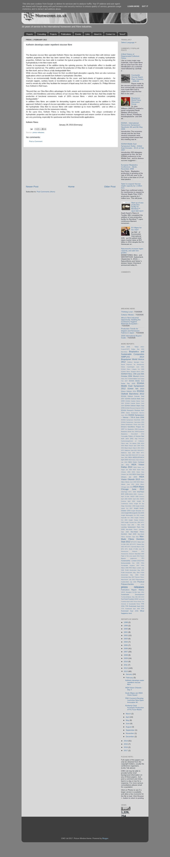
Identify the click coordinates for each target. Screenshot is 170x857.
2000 (126, 629)
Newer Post (32, 186)
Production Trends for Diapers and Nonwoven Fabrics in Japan (130, 331)
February (130, 678)
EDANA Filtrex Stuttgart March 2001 (132, 371)
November (130, 733)
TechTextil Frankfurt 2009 (129, 599)
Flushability (124, 436)
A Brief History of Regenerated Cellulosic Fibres (130, 56)
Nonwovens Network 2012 (132, 551)
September (130, 730)
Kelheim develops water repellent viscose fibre (134, 682)
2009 (126, 658)
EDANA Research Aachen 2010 (134, 408)
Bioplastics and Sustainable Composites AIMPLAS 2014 (132, 354)
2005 (126, 645)
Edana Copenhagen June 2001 (132, 367)
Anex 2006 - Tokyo (130, 347)
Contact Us (110, 34)
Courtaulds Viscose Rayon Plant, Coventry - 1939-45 (137, 78)
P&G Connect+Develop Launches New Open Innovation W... (134, 700)
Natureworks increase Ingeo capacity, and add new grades (132, 251)
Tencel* (122, 34)
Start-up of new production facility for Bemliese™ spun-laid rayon (137, 207)
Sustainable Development (132, 594)
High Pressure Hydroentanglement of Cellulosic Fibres (132, 441)
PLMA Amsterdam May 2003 (134, 570)
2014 (126, 741)
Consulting (41, 34)
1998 (126, 622)
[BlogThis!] (38, 129)
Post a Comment (35, 141)
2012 (126, 668)
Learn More (133, 6)
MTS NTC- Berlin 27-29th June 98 (132, 549)
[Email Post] (31, 129)
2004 (126, 642)
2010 (126, 662)
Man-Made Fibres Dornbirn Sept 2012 (132, 539)
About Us (98, 34)
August (129, 727)
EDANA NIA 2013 (136, 389)
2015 (126, 744)
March (128, 714)
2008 (126, 655)
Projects (53, 34)
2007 (126, 652)
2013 (126, 671)
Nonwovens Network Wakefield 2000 (132, 553)
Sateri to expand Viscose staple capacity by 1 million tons (131, 186)
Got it (145, 6)
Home (71, 186)
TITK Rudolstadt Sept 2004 (130, 608)
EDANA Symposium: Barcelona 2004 (132, 422)
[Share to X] (40, 129)
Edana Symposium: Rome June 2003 (132, 424)
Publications (66, 34)
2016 (126, 747)
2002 (126, 635)
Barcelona (124, 352)
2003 (126, 639)
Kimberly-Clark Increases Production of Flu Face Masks (134, 708)
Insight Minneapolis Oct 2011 (130, 515)
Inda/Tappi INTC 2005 (128, 492)
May (128, 720)
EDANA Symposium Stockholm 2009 (132, 420)
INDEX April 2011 (133, 499)
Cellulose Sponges (133, 362)
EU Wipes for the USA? (136, 229)
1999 (126, 626)
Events (78, 34)
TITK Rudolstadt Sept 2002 (134, 606)
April (128, 717)
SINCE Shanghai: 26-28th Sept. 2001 (132, 592)
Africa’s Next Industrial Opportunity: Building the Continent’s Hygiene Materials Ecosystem (131, 321)
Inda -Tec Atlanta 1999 (133, 443)
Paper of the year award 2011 (130, 556)
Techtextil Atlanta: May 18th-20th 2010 (132, 597)
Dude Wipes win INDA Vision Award (133, 694)
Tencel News (137, 601)
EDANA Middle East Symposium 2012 (132, 386)
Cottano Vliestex (127, 315)
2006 (126, 648)
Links (87, 34)
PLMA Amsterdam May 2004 (130, 572)
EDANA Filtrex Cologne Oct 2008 (132, 369)
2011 (126, 665)
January (129, 674)
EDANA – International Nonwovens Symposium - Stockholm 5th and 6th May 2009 (132, 126)
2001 (126, 632)
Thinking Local (127, 312)
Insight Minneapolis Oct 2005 (134, 513)
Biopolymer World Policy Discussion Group (136, 101)
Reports (29, 34)
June (128, 723)
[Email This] (35, 129)
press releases (38, 132)
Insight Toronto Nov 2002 (132, 522)
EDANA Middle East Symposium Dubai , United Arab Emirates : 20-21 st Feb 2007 (132, 147)
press (142, 584)
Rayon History (137, 590)
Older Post (109, 186)
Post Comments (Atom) (46, 192)
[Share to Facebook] (43, 129)
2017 (126, 750)
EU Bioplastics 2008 (131, 429)
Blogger (105, 838)
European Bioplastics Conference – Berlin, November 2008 (129, 167)
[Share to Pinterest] (45, 129)
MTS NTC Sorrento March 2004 (134, 546)
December (130, 737)
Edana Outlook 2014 (128, 391)
